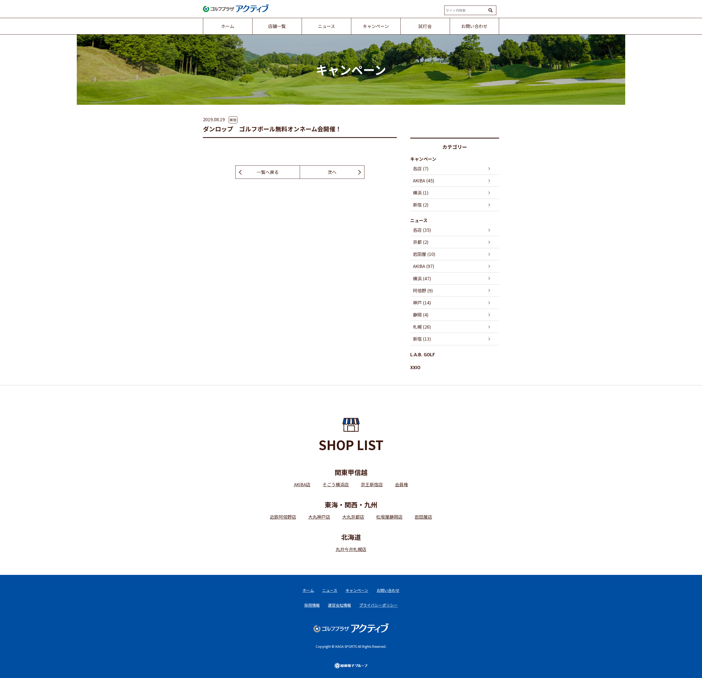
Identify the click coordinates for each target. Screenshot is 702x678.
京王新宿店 (372, 484)
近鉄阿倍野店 (283, 516)
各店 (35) (422, 230)
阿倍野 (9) (423, 290)
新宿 (233, 119)
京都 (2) (421, 242)
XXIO (415, 367)
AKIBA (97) (423, 266)
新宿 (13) (422, 338)
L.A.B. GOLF (422, 354)
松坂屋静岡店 (389, 516)
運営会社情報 (339, 605)
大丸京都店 (353, 516)
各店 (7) (421, 168)
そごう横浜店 (335, 484)
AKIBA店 (302, 484)
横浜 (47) (422, 278)
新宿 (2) (421, 204)
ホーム (308, 590)
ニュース (419, 220)
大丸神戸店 (319, 516)
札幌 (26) (422, 326)
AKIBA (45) (423, 180)
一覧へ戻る (268, 172)
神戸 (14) (422, 302)
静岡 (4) (421, 314)
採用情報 (312, 605)
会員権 (401, 484)
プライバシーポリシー (378, 605)
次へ (332, 172)
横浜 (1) (421, 192)
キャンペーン (423, 159)
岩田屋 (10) (424, 254)
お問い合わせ (388, 590)
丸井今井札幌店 (351, 549)
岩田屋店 (423, 516)
